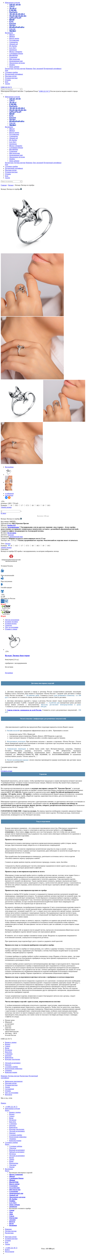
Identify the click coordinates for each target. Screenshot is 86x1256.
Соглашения (9, 1089)
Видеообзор (9, 467)
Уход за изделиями (11, 627)
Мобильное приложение (14, 1081)
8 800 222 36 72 (6, 87)
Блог (6, 82)
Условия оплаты (11, 623)
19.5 (48, 505)
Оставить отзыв (6, 771)
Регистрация (9, 1251)
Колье (11, 21)
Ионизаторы (13, 1163)
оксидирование (13, 527)
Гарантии (8, 625)
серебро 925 (11, 525)
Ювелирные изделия (12, 2)
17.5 (27, 505)
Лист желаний (38, 68)
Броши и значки (15, 4)
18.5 (38, 505)
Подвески (12, 8)
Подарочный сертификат (52, 68)
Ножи (11, 1161)
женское (11, 535)
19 (43, 505)
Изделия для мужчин (16, 27)
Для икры (12, 1165)
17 (22, 505)
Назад (7, 1110)
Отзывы (8, 80)
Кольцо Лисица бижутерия (17, 655)
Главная (4, 185)
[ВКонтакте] (6, 497)
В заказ (3, 513)
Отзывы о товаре (11, 629)
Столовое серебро (11, 72)
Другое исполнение (12, 620)
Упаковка (12, 31)
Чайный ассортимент (16, 1152)
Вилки (11, 1157)
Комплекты (13, 12)
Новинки (29, 68)
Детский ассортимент (17, 14)
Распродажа (9, 68)
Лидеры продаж (19, 68)
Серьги (11, 6)
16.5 (16, 505)
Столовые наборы (15, 1146)
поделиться (9, 495)
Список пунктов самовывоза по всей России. (24, 710)
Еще (6, 70)
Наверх (3, 1103)
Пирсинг (12, 29)
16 (11, 505)
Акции (7, 83)
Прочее (11, 1167)
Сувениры (13, 10)
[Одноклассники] (9, 497)
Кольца (11, 19)
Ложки (11, 1159)
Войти (7, 1250)
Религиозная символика (17, 16)
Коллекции (9, 33)
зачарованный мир (16, 536)
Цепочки (12, 25)
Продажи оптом (10, 76)
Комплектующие (15, 18)
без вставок (11, 533)
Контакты (8, 1094)
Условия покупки (11, 78)
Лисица (7, 543)
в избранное (9, 493)
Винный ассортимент (17, 1150)
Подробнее (9, 673)
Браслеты (12, 23)
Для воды (12, 1148)
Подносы (12, 1154)
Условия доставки (11, 622)
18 (32, 505)
